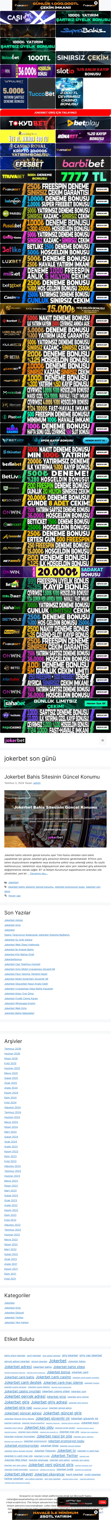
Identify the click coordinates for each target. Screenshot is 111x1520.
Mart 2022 (10, 1249)
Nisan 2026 (11, 1058)
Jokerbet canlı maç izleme (63, 1383)
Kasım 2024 (11, 1092)
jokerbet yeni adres (60, 1460)
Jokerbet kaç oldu (39, 1427)
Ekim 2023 (10, 1156)
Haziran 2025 (12, 1068)
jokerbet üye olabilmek (83, 1470)
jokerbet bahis (42, 1367)
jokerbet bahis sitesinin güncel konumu (30, 887)
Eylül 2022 (10, 1220)
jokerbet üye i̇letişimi (47, 1470)
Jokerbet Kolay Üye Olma (19, 993)
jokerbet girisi (56, 1396)
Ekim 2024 (10, 1097)
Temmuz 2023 (12, 1171)
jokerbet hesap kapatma (33, 1423)
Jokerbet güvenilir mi (53, 1418)
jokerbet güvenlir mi (84, 1418)
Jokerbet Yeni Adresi (16, 1322)
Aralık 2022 (10, 1205)
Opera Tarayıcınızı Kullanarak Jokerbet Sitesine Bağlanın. (37, 934)
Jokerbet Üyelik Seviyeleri (16, 1469)
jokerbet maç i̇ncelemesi (89, 1432)
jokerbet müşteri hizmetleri (19, 1436)
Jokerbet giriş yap (18, 1408)
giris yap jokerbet (90, 1355)
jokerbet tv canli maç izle (18, 1456)
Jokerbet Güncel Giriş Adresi (19, 1418)
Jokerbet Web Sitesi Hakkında (21, 944)
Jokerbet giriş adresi (49, 1402)
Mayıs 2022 (11, 1239)
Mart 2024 (10, 1131)
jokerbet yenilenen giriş (83, 1465)
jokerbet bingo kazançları (36, 1373)
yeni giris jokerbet (52, 1479)
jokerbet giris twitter (78, 1396)
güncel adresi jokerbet (17, 1361)
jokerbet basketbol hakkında (14, 1373)
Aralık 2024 (11, 1087)
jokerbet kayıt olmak (13, 1428)
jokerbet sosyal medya (70, 1446)
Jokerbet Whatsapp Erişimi (19, 1003)
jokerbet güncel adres (60, 1408)
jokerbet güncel (40, 1408)
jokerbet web (84, 1456)
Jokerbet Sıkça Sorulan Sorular (18, 1451)
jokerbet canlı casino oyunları (86, 1377)
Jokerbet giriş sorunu (78, 1403)
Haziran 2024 (12, 1117)
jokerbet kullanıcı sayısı (85, 1428)
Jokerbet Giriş (12, 925)
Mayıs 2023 (11, 1180)
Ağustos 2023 (12, 1166)
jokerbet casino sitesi (56, 1391)
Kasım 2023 (11, 1151)
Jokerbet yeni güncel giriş (51, 1464)
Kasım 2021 (11, 1269)
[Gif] (55, 309)
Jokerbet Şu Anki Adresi (18, 939)
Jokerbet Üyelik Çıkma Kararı (21, 998)
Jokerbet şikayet (18, 1474)
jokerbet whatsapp (38, 1460)
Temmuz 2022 (12, 1229)
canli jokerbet (34, 1355)
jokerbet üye (33, 1470)
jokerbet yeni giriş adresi (15, 1465)
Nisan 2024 (11, 1127)
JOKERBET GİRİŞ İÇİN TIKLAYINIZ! (55, 112)
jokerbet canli (80, 1372)
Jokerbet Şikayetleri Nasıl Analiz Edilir (26, 983)
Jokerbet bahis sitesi (69, 1367)
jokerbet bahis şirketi (70, 1479)
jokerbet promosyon (35, 1441)
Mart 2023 (10, 1190)
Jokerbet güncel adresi (23, 1413)
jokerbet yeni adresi (80, 1460)
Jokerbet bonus (58, 1372)
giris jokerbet (70, 1355)
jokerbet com (78, 1391)
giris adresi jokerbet (51, 1355)
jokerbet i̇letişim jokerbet (70, 1423)
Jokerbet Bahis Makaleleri (19, 1013)
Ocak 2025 (10, 1083)
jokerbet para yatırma (83, 1437)
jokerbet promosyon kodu (70, 887)
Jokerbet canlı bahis (19, 1377)
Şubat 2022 (11, 1254)
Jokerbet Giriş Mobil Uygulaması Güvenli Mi (29, 969)
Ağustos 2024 (12, 1107)
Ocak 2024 (10, 1141)
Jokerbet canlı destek (23, 1382)
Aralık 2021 (10, 1264)
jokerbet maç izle (69, 1431)
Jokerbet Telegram (45, 1450)
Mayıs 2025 (11, 1073)
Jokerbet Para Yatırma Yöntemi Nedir (25, 974)
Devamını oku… (39, 873)
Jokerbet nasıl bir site (54, 1436)
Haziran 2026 (12, 1053)
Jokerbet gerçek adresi (24, 1396)
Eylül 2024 (10, 1102)
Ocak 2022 (10, 1259)
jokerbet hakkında (12, 1423)
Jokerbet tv (66, 1450)
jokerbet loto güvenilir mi (49, 1432)
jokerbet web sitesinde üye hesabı (17, 1483)
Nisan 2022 (11, 1244)
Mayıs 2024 (11, 1122)
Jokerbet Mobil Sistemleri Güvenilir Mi (26, 978)
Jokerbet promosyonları (21, 1445)
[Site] (55, 189)
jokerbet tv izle (42, 1456)
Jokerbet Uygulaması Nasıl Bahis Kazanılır (28, 988)
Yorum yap (14, 895)
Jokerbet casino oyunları (22, 1391)
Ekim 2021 (10, 1273)
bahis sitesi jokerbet (14, 1355)
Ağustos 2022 (12, 1224)
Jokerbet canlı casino (53, 1377)
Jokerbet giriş (16, 1402)
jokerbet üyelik (65, 1469)
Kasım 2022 (11, 1210)
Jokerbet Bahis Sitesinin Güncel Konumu (52, 777)
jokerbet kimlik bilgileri (65, 1428)
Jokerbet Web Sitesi (15, 1460)
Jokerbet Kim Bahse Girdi (19, 954)
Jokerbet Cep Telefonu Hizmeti (22, 964)
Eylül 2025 (10, 1063)
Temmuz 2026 (12, 1048)
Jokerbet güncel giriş (62, 1413)
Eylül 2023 (10, 1161)
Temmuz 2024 (12, 1112)
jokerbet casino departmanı (61, 1387)
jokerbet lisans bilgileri (28, 1432)
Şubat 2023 (11, 1195)
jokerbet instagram (53, 1423)
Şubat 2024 (11, 1136)
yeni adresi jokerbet (34, 1479)
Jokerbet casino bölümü (39, 1387)
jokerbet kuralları (10, 1432)
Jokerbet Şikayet (14, 1312)
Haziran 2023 (12, 1176)
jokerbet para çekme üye (13, 1441)
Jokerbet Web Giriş (15, 1008)
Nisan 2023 (11, 1185)
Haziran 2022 (12, 1234)
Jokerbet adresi (18, 1366)
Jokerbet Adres (77, 1361)
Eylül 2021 (10, 1278)
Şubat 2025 (11, 1078)
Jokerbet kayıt (90, 1422)
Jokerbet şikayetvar (49, 1474)
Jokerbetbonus (13, 959)
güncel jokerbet (39, 1361)
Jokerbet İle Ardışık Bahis (19, 949)
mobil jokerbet (92, 1474)
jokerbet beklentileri (87, 1479)
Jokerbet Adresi (13, 920)
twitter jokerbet (13, 1478)
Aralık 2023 (11, 1146)
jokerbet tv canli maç (88, 1450)
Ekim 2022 (10, 1215)
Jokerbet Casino (91, 1383)
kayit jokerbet (74, 1474)
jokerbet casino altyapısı (15, 1387)
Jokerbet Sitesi (49, 1445)
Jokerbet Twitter (13, 1317)
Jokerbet (13, 882)
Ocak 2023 (10, 1200)
